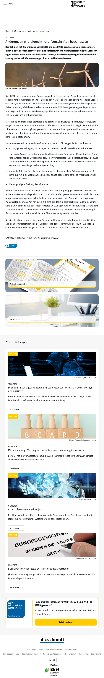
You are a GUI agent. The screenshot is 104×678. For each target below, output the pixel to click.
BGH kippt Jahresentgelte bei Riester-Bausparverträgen (52, 561)
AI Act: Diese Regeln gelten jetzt (52, 502)
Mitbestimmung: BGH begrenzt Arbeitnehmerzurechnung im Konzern (52, 442)
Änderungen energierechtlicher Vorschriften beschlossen (46, 42)
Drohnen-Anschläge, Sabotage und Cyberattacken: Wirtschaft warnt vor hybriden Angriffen (52, 382)
